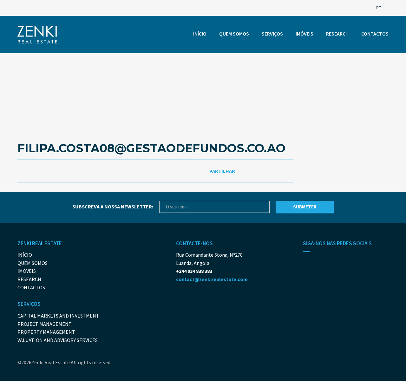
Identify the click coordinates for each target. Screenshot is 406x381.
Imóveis (304, 33)
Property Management (46, 332)
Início (199, 33)
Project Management (44, 324)
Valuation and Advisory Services (57, 340)
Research (337, 33)
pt (379, 7)
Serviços (272, 33)
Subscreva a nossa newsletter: (112, 206)
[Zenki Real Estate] (37, 34)
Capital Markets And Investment (58, 315)
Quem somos (234, 33)
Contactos (375, 33)
